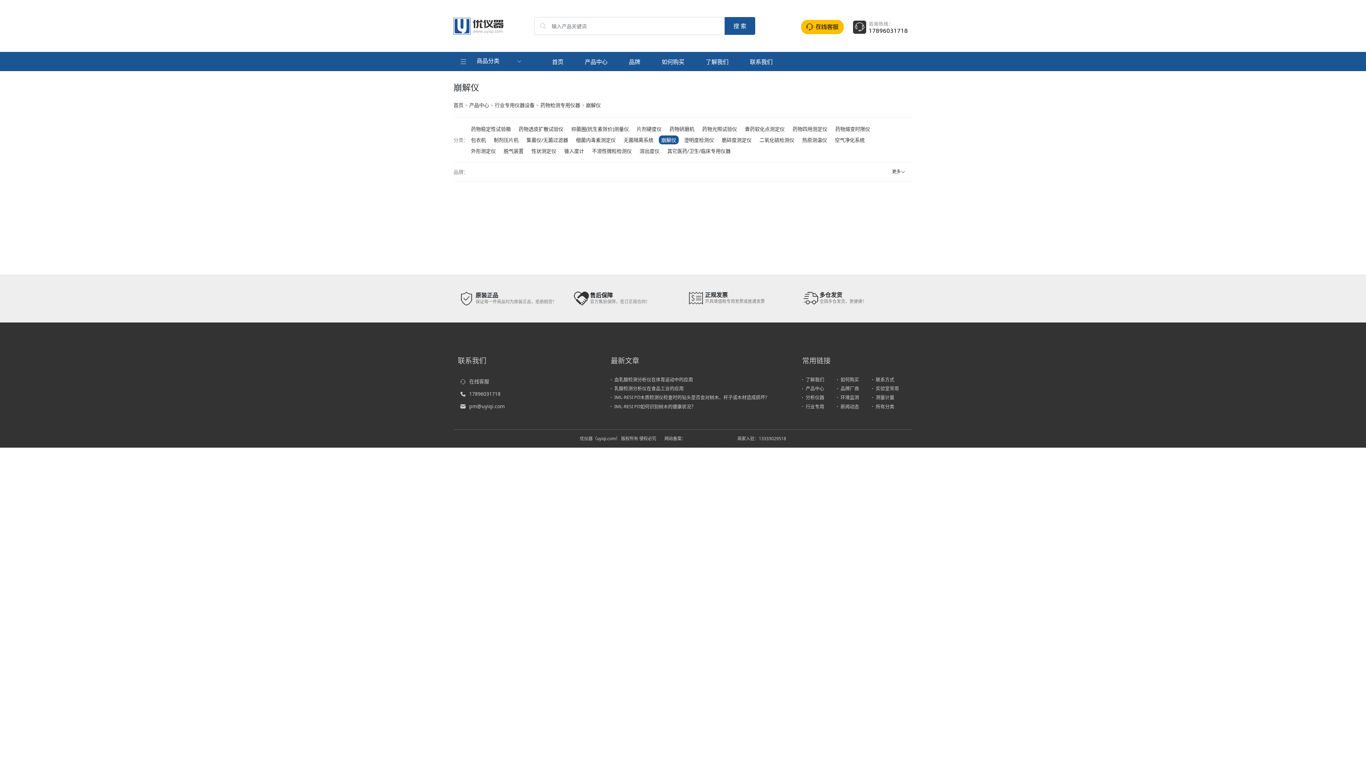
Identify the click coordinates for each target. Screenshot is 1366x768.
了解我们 (717, 62)
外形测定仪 (483, 151)
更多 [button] (896, 172)
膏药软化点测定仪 (765, 129)
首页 (557, 62)
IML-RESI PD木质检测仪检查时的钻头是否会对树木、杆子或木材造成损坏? (690, 397)
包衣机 (478, 140)
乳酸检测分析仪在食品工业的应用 (649, 388)
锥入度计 (574, 151)
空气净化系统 (850, 140)
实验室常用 (887, 388)
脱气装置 (514, 151)
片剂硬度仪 (649, 129)
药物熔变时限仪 (852, 129)
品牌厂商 (850, 388)
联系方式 (885, 379)
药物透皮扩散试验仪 (541, 129)
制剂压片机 (506, 140)
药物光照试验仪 (719, 129)
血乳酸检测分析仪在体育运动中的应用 (653, 379)
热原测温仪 (814, 140)
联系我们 (761, 62)
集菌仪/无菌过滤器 (547, 140)
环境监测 (850, 397)
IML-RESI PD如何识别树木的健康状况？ (655, 406)
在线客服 (479, 381)
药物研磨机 (681, 129)
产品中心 (596, 62)
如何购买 (673, 62)
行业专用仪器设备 (515, 105)
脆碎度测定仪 (737, 140)
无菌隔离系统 (638, 140)
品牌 (634, 62)
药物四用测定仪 (810, 129)
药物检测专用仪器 (560, 105)
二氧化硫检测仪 (776, 140)
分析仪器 (815, 397)
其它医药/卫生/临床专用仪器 (699, 151)
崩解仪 (593, 105)
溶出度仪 (650, 151)
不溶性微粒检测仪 (612, 151)
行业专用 (815, 406)
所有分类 (885, 406)
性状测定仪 (543, 151)
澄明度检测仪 (699, 140)
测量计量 (885, 397)
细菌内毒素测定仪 (596, 140)
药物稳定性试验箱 (491, 129)
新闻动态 (850, 406)
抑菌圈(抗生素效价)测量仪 (600, 129)
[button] (492, 61)
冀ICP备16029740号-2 (707, 439)
